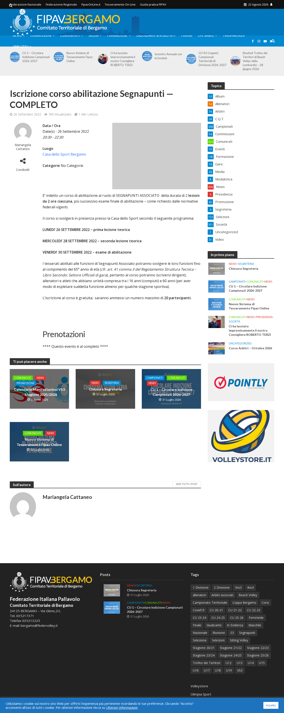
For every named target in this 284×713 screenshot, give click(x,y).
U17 (207, 670)
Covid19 (198, 610)
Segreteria (112, 383)
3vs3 (238, 587)
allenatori (199, 595)
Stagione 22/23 (258, 648)
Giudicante (214, 625)
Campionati (154, 378)
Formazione (117, 35)
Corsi (265, 602)
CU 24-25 (218, 617)
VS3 (240, 670)
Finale (197, 625)
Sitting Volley (239, 640)
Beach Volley (248, 595)
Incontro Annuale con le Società (168, 56)
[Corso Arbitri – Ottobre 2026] (216, 348)
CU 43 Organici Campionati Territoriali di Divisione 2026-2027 (213, 59)
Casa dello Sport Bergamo (64, 154)
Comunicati (70, 35)
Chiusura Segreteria (105, 389)
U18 (218, 670)
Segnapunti (247, 633)
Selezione (200, 640)
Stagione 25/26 (258, 655)
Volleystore (199, 686)
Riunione (219, 633)
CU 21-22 (235, 610)
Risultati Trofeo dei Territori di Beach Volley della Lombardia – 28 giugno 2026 (255, 61)
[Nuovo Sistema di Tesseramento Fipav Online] (58, 57)
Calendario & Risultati (155, 35)
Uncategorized (240, 343)
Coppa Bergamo (244, 602)
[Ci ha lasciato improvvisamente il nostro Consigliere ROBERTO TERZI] (102, 59)
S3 (232, 633)
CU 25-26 (236, 617)
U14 (251, 663)
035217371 (25, 615)
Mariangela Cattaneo (23, 147)
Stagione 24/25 (231, 655)
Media (94, 35)
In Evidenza (235, 625)
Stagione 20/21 (204, 648)
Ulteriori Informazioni (122, 707)
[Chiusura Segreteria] (216, 268)
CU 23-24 (199, 617)
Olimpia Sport (201, 694)
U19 (229, 670)
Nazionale (200, 633)
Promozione (25, 383)
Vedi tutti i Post (186, 484)
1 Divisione (201, 587)
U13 (240, 663)
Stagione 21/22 (231, 648)
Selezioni (218, 640)
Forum (186, 35)
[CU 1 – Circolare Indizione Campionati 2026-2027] (14, 57)
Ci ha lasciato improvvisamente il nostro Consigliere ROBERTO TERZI (122, 59)
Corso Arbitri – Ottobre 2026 (250, 348)
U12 (228, 663)
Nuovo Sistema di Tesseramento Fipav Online (79, 57)
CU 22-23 (253, 610)
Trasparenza (234, 35)
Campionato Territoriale (210, 602)
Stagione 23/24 (204, 655)
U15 (262, 663)
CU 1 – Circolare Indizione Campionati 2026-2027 (36, 57)
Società (234, 321)
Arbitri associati (222, 595)
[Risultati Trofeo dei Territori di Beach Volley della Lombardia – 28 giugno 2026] (234, 61)
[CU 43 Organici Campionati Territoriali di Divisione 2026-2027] (190, 59)
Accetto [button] (271, 705)
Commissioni (40, 35)
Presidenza (264, 317)
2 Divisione (222, 587)
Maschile (254, 625)
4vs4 (250, 587)
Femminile (256, 617)
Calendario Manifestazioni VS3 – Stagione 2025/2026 (39, 392)
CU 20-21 (216, 610)
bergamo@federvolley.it (39, 625)
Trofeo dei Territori (206, 663)
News (17, 35)
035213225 (30, 620)
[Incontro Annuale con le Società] (146, 56)
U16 (196, 670)
